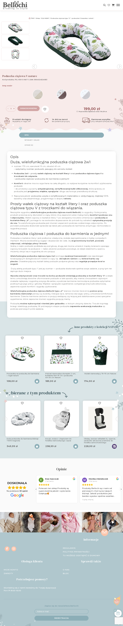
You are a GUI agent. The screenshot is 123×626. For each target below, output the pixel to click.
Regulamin (69, 548)
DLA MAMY (45, 18)
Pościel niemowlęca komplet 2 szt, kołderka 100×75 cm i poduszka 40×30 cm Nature (60, 375)
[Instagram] (13, 548)
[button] (121, 489)
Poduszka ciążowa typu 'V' (61, 18)
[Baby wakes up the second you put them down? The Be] (51, 522)
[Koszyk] (113, 5)
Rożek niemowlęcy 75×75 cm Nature (100, 374)
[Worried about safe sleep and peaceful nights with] (92, 522)
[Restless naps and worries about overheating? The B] (72, 522)
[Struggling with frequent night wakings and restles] (10, 522)
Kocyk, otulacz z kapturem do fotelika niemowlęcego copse (58, 440)
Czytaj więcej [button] (87, 499)
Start (32, 18)
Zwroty (8, 573)
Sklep (38, 18)
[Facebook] (7, 548)
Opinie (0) (29, 145)
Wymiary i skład (32, 140)
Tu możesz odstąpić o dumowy (81, 555)
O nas (66, 570)
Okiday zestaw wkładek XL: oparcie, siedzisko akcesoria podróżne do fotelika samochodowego (100, 440)
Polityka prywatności (76, 552)
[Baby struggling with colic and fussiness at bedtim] (31, 522)
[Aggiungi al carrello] (37, 381)
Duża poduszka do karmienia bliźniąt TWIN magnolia (23, 440)
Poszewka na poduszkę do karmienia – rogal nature (23, 374)
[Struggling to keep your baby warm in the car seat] (112, 522)
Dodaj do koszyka (28, 108)
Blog (66, 573)
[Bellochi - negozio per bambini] (21, 5)
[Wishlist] (109, 5)
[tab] (61, 135)
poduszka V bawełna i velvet (82, 18)
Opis (27, 135)
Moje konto (11, 570)
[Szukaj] (104, 5)
